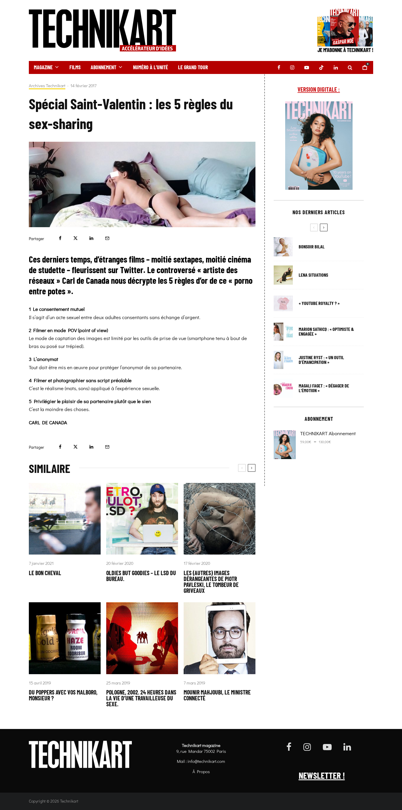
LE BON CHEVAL (45, 573)
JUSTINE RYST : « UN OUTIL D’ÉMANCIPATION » (321, 359)
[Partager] (60, 238)
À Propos (201, 771)
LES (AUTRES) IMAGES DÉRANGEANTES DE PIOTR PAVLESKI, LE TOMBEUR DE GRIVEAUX (211, 581)
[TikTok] (321, 67)
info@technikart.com (206, 761)
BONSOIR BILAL (312, 246)
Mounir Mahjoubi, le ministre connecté (217, 695)
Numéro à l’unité (150, 67)
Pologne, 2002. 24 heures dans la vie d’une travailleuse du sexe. (141, 698)
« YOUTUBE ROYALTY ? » (319, 303)
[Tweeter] (75, 238)
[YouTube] (306, 67)
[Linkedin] (336, 67)
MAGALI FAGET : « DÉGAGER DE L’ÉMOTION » (324, 388)
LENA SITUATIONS (313, 275)
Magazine (43, 67)
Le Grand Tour (193, 67)
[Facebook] (279, 67)
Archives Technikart (47, 85)
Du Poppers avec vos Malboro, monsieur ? (63, 695)
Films (75, 67)
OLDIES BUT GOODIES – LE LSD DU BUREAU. (141, 576)
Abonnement (103, 67)
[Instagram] (292, 67)
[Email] (107, 238)
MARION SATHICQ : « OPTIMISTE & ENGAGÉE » (326, 331)
